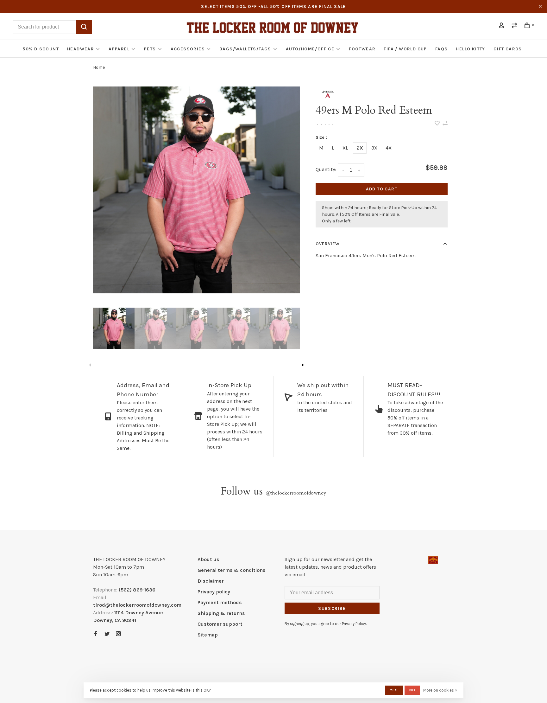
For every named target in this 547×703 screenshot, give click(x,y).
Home (99, 67)
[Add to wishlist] (438, 124)
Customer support (220, 624)
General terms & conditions (232, 570)
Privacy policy (214, 592)
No (412, 690)
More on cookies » (440, 690)
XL (345, 148)
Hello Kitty (470, 49)
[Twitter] (107, 634)
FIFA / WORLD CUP (405, 49)
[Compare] (515, 26)
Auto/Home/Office (310, 49)
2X (359, 148)
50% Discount (40, 49)
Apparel (119, 49)
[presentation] (114, 328)
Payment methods (220, 602)
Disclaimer (211, 581)
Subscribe (332, 608)
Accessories (188, 49)
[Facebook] (95, 634)
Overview (328, 243)
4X (389, 148)
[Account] (502, 26)
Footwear (362, 49)
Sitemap (208, 635)
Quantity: (326, 169)
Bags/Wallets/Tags (245, 49)
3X (374, 148)
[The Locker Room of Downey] (433, 560)
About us (208, 559)
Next (303, 365)
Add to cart (381, 189)
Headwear (80, 49)
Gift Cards (508, 49)
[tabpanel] (196, 189)
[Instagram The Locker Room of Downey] (118, 634)
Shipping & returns (221, 613)
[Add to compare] (445, 124)
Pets (150, 49)
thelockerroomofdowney (296, 492)
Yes (394, 690)
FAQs (441, 49)
